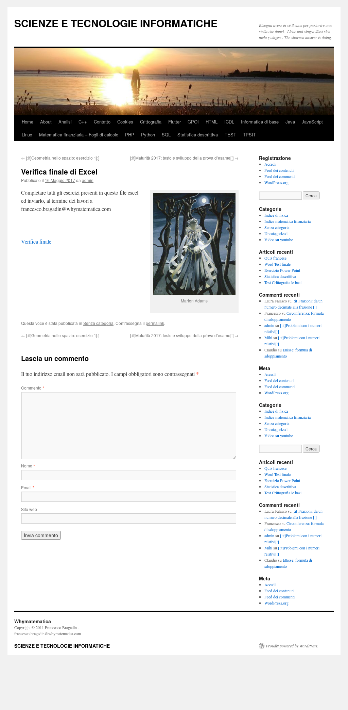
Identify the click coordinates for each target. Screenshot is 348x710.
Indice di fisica (276, 215)
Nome (28, 465)
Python (148, 134)
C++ (83, 121)
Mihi (268, 337)
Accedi (270, 164)
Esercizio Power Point (282, 270)
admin (87, 180)
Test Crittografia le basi (282, 282)
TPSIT (249, 134)
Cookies (125, 121)
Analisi (65, 121)
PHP (129, 134)
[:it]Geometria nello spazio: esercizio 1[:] (60, 158)
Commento (32, 388)
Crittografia (150, 121)
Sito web (29, 509)
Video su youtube (278, 239)
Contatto (102, 121)
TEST (230, 134)
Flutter (174, 121)
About (46, 121)
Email (27, 487)
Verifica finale (36, 241)
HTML (212, 121)
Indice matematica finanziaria (287, 221)
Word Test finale (277, 264)
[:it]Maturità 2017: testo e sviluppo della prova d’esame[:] (184, 158)
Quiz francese (275, 258)
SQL (166, 134)
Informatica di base (260, 121)
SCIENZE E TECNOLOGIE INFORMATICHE (116, 23)
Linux (27, 134)
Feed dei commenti (279, 176)
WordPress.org (276, 182)
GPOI (193, 121)
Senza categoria (98, 323)
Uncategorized (276, 233)
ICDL (229, 121)
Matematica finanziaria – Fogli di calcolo (78, 134)
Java (290, 121)
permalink (155, 323)
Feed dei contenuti (279, 170)
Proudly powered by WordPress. (292, 645)
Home (27, 121)
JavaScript (312, 121)
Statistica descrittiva (197, 134)
